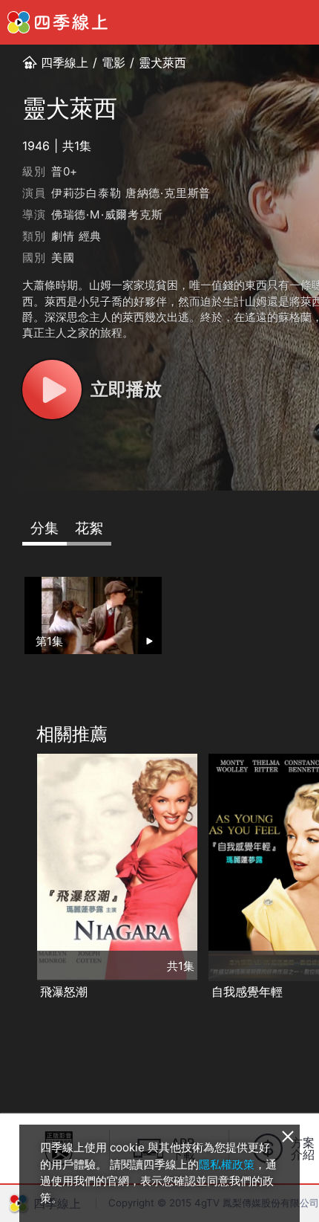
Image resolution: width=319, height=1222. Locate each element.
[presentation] (15, 878)
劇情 (63, 236)
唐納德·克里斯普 (168, 193)
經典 (90, 236)
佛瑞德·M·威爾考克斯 (107, 214)
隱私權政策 (226, 1164)
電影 (113, 62)
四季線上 (64, 62)
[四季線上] (57, 22)
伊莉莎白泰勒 (86, 193)
